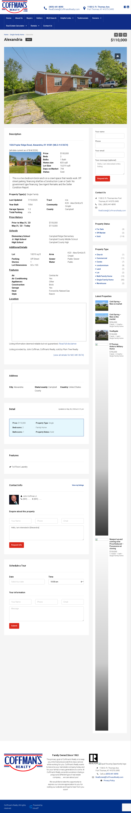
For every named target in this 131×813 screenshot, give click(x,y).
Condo (99, 262)
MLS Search (51, 18)
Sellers (39, 18)
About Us (19, 18)
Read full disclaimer (67, 344)
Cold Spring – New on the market (115, 317)
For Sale (100, 229)
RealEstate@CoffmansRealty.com (112, 211)
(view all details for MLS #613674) (68, 355)
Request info (16, 545)
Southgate (114, 331)
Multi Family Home (104, 276)
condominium (102, 265)
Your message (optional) (105, 160)
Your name (99, 132)
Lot (98, 273)
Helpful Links (65, 18)
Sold (29, 39)
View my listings (78, 485)
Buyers (29, 18)
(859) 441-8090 (112, 774)
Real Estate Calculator (15, 26)
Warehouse (101, 283)
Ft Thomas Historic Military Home (116, 346)
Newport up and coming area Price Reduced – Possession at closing (116, 544)
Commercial (102, 258)
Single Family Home (105, 280)
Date (11, 577)
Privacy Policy (109, 781)
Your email (99, 151)
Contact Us (47, 26)
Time (50, 577)
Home (8, 18)
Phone (98, 141)
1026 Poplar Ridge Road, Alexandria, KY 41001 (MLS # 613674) (38, 145)
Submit (14, 626)
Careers (95, 18)
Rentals (34, 26)
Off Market (101, 233)
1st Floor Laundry (20, 467)
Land (99, 269)
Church (100, 255)
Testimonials (82, 18)
